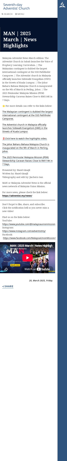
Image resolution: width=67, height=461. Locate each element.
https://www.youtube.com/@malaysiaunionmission (28, 224)
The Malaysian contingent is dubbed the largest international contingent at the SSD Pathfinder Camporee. (27, 115)
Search (8, 13)
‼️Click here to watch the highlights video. (24, 138)
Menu (20, 13)
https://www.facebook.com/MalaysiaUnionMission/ (29, 238)
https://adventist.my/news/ (17, 195)
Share (9, 286)
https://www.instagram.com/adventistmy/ (24, 230)
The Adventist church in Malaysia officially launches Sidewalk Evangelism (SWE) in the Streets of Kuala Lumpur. (24, 128)
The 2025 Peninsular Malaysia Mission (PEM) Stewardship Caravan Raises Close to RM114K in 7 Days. (27, 161)
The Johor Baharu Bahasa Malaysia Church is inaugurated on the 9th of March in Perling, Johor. (25, 148)
